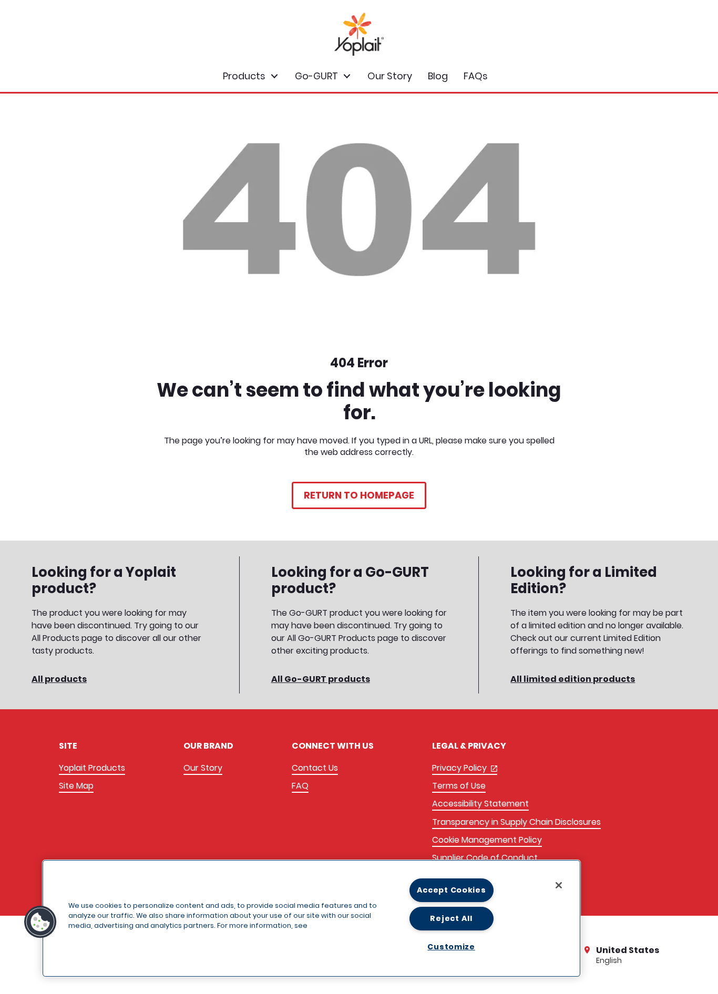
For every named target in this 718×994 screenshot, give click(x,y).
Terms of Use (459, 786)
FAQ (300, 786)
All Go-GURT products (320, 679)
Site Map (76, 786)
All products (59, 679)
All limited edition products (572, 679)
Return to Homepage (359, 495)
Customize (451, 946)
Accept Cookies (451, 890)
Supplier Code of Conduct (485, 858)
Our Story (202, 768)
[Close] (558, 885)
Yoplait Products (92, 768)
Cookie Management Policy (487, 840)
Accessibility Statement (480, 804)
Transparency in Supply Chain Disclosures (516, 822)
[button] (40, 922)
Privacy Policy (464, 768)
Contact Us (315, 768)
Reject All (451, 918)
